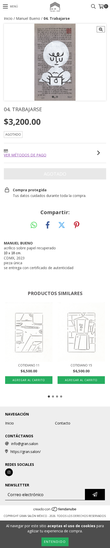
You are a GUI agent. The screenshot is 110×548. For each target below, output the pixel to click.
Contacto (62, 423)
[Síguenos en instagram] (9, 472)
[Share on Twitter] (62, 225)
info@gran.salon (24, 443)
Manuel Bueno (28, 18)
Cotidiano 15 (81, 365)
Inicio (8, 18)
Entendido (55, 542)
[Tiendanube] (55, 511)
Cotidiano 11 (29, 365)
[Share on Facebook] (48, 225)
